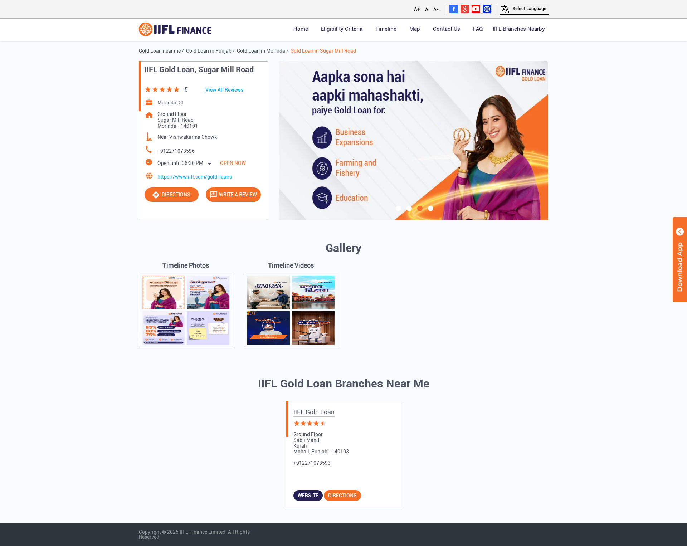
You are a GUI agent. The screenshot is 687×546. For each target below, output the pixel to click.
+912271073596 (176, 151)
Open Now (233, 163)
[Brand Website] (487, 9)
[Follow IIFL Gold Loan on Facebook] (454, 9)
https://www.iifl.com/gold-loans (194, 177)
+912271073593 (312, 463)
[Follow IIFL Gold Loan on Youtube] (476, 9)
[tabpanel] (414, 140)
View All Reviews (224, 90)
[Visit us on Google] (465, 9)
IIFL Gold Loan (314, 412)
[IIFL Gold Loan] (175, 30)
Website (308, 495)
